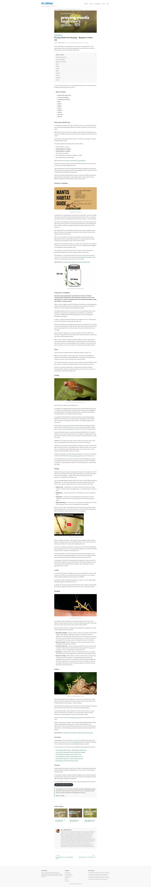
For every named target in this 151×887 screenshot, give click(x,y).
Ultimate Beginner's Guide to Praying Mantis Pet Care (90, 820)
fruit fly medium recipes (75, 455)
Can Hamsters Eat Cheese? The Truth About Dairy (98, 874)
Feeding (57, 66)
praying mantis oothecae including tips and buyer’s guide (78, 732)
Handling (58, 73)
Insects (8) (67, 881)
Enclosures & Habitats (60, 59)
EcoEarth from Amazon (85, 257)
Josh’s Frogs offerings (68, 429)
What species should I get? (61, 57)
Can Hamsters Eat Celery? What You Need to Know (98, 875)
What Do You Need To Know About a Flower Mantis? (73, 160)
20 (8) (66, 879)
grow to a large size (64, 170)
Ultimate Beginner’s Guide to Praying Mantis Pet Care (69, 756)
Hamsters (86, 3)
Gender (57, 70)
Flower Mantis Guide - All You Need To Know (60, 820)
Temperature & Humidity (61, 61)
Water (57, 64)
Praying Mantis (98, 3)
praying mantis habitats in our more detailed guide (77, 262)
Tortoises (91, 3)
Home (55, 9)
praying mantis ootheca (76, 717)
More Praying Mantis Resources (64, 784)
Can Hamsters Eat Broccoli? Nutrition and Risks (97, 879)
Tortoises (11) (67, 877)
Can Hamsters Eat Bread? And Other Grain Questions (98, 872)
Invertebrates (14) (68, 874)
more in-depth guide (76, 742)
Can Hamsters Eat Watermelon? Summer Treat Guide (98, 877)
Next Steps (58, 77)
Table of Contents (60, 54)
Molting (57, 68)
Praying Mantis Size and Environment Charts (67, 760)
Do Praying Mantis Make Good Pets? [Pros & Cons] (68, 754)
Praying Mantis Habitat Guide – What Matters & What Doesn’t (71, 750)
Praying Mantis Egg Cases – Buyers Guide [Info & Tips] (69, 758)
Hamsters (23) (67, 872)
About (108, 3)
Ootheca (57, 75)
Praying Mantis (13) (68, 875)
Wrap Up (57, 79)
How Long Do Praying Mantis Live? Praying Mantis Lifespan (70, 752)
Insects (103, 3)
